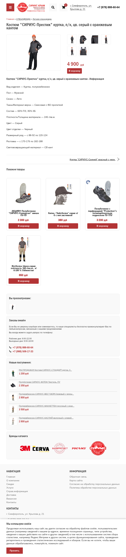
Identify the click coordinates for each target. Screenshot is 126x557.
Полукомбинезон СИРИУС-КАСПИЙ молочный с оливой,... (46, 418)
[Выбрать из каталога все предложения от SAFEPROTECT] (60, 448)
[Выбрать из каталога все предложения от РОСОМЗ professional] (79, 448)
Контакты (11, 502)
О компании (12, 480)
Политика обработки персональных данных (93, 487)
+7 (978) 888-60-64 (108, 7)
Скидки (10, 484)
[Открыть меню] (10, 7)
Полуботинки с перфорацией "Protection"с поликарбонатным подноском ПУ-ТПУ (102, 212)
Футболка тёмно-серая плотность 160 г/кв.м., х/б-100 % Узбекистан (24, 268)
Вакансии (11, 498)
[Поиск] (53, 7)
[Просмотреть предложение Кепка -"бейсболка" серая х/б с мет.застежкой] (63, 194)
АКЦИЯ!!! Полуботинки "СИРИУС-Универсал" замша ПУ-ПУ (24, 213)
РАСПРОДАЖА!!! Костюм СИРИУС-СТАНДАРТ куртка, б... (45, 370)
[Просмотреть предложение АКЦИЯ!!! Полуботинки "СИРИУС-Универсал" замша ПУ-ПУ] (23, 193)
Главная (10, 19)
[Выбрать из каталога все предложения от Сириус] (98, 448)
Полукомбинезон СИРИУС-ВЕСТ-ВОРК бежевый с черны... (46, 394)
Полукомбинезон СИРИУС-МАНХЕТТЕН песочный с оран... (46, 406)
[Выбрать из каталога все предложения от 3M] (25, 448)
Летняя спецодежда (42, 19)
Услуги (9, 487)
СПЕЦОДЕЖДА (23, 19)
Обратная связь (78, 476)
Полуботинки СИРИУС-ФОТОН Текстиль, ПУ (39, 382)
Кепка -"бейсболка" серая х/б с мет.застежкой (63, 214)
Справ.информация (17, 491)
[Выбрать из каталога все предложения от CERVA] (41, 448)
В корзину (24, 226)
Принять (15, 550)
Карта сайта (76, 480)
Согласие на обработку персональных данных (95, 484)
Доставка (11, 495)
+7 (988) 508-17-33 (23, 351)
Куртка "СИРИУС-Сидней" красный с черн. (93, 159)
